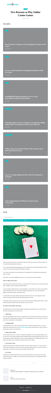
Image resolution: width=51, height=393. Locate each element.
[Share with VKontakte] (45, 363)
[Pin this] (44, 363)
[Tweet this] (39, 363)
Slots (6, 30)
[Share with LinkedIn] (42, 363)
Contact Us (22, 387)
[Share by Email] (47, 363)
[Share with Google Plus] (41, 363)
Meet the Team (29, 387)
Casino (7, 56)
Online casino (8, 108)
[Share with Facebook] (38, 363)
